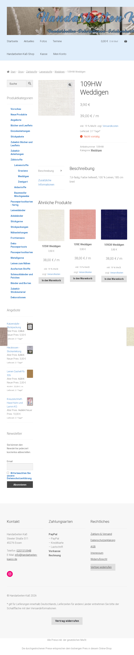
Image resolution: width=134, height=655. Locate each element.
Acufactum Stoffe (20, 269)
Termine (57, 41)
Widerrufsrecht (99, 559)
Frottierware (18, 238)
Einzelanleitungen (20, 131)
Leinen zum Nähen (20, 263)
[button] (70, 84)
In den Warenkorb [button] (51, 280)
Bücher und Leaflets (22, 125)
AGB (93, 546)
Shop (21, 71)
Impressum (97, 552)
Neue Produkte (19, 114)
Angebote (16, 120)
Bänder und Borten (21, 283)
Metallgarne (17, 258)
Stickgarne (17, 221)
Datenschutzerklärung (103, 540)
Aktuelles (29, 41)
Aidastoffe (20, 187)
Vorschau (16, 109)
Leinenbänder (18, 210)
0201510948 (24, 550)
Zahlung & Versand (101, 534)
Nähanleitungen (19, 232)
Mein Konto (59, 54)
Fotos (43, 41)
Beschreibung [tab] (46, 170)
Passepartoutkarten (22, 252)
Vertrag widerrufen (101, 567)
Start (13, 71)
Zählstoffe (31, 71)
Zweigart (23, 181)
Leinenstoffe (45, 71)
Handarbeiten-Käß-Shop (20, 54)
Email (10, 461)
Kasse (43, 54)
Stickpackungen (19, 227)
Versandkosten (110, 126)
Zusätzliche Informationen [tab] (46, 182)
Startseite (12, 41)
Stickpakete (17, 136)
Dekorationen (18, 297)
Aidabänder (17, 216)
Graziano (23, 170)
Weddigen (60, 71)
